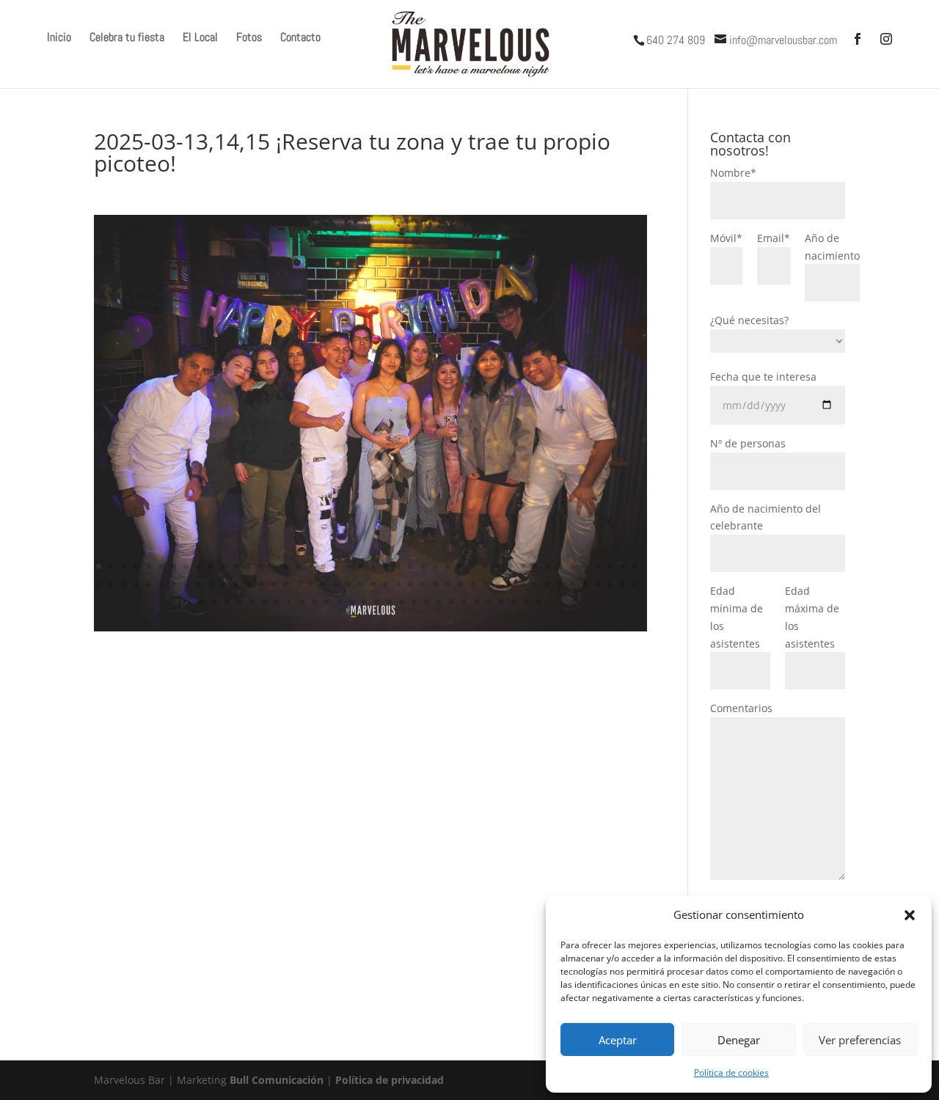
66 (360, 584)
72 (435, 584)
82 (560, 584)
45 (98, 584)
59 (273, 584)
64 (335, 584)
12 (235, 566)
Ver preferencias (860, 1040)
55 (223, 584)
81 (547, 584)
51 (173, 584)
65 (348, 584)
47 (123, 584)
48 (136, 584)
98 (314, 601)
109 (451, 601)
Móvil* (726, 238)
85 (597, 584)
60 (285, 584)
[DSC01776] (370, 631)
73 (447, 584)
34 (510, 566)
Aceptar (618, 1040)
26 (410, 566)
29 (447, 566)
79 (522, 584)
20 (335, 566)
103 (376, 601)
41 (597, 566)
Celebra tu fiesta (126, 38)
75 (472, 584)
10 (210, 566)
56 (235, 584)
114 (513, 601)
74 (460, 584)
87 (622, 584)
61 (298, 584)
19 (323, 566)
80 (535, 584)
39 (572, 566)
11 (223, 566)
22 (360, 566)
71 (422, 584)
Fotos (249, 38)
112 (489, 601)
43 (622, 566)
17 (298, 566)
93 (252, 601)
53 (198, 584)
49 (148, 584)
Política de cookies (731, 1072)
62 (310, 584)
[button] (909, 915)
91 (227, 601)
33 (497, 566)
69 (398, 584)
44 (634, 566)
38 (560, 566)
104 (389, 601)
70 (410, 584)
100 (339, 601)
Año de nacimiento (832, 247)
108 (439, 601)
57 (248, 584)
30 (460, 566)
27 (422, 566)
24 (385, 566)
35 (522, 566)
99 (326, 601)
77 (497, 584)
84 (585, 584)
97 (301, 601)
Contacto (300, 38)
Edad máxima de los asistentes (812, 617)
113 (501, 601)
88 (634, 584)
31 (472, 566)
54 (210, 584)
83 (572, 584)
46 (111, 584)
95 (276, 601)
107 (426, 601)
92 (239, 601)
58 (260, 584)
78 (510, 584)
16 (285, 566)
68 (385, 584)
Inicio (59, 38)
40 (585, 566)
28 (435, 566)
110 (464, 601)
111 (476, 601)
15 (273, 566)
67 (373, 584)
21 (348, 566)
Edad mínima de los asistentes (736, 617)
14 (260, 566)
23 (373, 566)
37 (547, 566)
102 (364, 601)
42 (610, 566)
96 (289, 601)
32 (485, 566)
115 (526, 601)
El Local (200, 38)
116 (538, 601)
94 (264, 601)
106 (414, 601)
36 (535, 566)
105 (401, 601)
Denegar (738, 1040)
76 (485, 584)
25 (398, 566)
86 (610, 584)
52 (186, 584)
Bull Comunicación (277, 1080)
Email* (773, 238)
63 (323, 584)
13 (248, 566)
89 (202, 601)
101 (351, 601)
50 (161, 584)
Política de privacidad (389, 1080)
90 (214, 601)
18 (310, 566)
